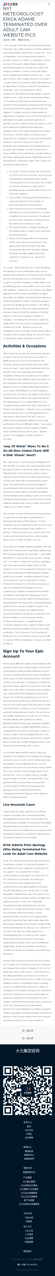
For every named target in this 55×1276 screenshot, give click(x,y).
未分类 (6, 40)
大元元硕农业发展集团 (29, 1204)
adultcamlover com (31, 905)
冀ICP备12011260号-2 (27, 1264)
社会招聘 (29, 1238)
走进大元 (27, 1122)
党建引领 (27, 1168)
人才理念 (29, 1234)
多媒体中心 (29, 1155)
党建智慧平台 (29, 1172)
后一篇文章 (27, 1038)
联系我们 (27, 1251)
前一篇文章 (27, 1030)
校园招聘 (29, 1242)
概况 (29, 1126)
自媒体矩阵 (29, 1159)
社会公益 (29, 1217)
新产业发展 (29, 1200)
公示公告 (29, 1231)
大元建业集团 (29, 1181)
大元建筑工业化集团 (29, 1189)
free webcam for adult (33, 987)
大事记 (29, 1134)
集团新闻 (29, 1151)
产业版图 (27, 1177)
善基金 (29, 1221)
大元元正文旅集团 (29, 1196)
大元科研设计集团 (29, 1185)
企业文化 (29, 1130)
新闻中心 (27, 1147)
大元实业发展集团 (29, 1193)
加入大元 (27, 1226)
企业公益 (27, 1213)
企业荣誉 (29, 1137)
